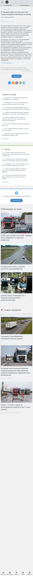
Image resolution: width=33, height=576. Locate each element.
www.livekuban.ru (7, 63)
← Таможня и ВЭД (5, 9)
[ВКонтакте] (9, 82)
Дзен (2, 342)
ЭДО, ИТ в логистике (7, 378)
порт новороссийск (21, 67)
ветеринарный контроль (6, 69)
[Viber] (16, 82)
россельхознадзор (5, 67)
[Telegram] (24, 82)
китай (27, 69)
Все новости (5, 138)
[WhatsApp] (20, 82)
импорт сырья (13, 67)
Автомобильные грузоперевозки (10, 412)
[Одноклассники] (13, 82)
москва (24, 69)
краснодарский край (17, 69)
